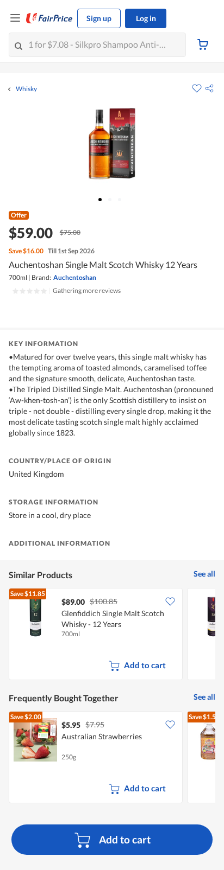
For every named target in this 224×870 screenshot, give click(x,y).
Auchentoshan (74, 277)
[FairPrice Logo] (49, 18)
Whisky (26, 89)
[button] (209, 88)
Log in (146, 18)
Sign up (98, 18)
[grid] (112, 635)
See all (204, 573)
